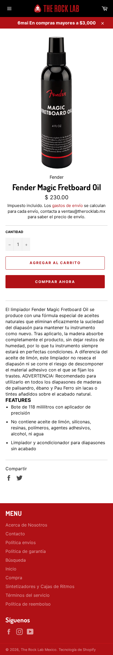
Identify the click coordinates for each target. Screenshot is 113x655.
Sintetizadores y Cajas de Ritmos (39, 586)
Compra (13, 577)
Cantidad (14, 232)
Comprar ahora (55, 281)
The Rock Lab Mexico (38, 650)
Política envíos (20, 542)
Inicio (10, 569)
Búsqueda (15, 560)
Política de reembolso (28, 604)
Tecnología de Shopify (77, 650)
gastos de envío (67, 205)
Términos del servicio (27, 595)
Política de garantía (25, 551)
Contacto (15, 533)
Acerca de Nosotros (26, 525)
